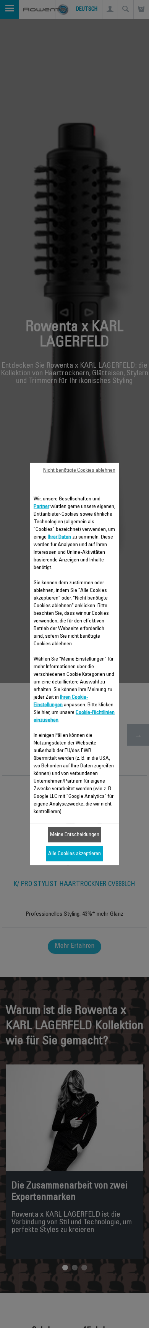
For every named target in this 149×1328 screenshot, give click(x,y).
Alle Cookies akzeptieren (74, 854)
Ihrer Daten (59, 537)
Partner (41, 507)
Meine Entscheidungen (74, 835)
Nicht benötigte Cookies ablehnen (79, 470)
